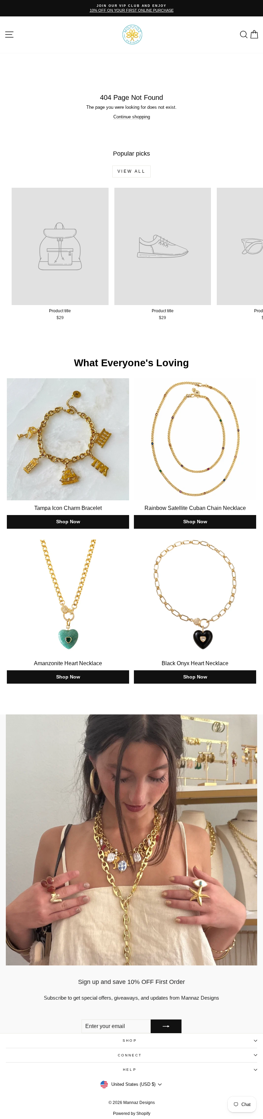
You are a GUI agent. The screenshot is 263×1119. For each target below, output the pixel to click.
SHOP (130, 1040)
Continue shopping (131, 116)
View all (131, 171)
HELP (129, 1069)
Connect (130, 1055)
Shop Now (68, 521)
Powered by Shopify (131, 1113)
